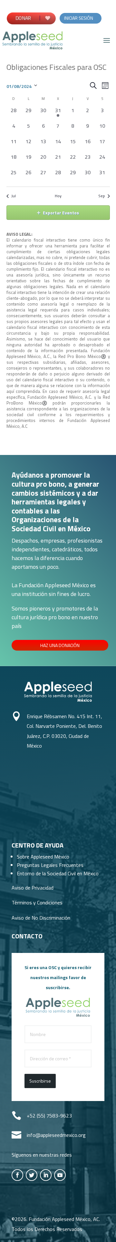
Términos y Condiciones (37, 902)
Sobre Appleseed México (43, 856)
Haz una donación (60, 645)
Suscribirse (40, 1080)
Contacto (27, 936)
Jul (13, 196)
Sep (101, 196)
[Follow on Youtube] (60, 1175)
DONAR (24, 18)
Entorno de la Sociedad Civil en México (58, 873)
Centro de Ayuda (37, 845)
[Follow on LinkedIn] (46, 1175)
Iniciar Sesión (78, 18)
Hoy (58, 196)
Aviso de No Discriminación (41, 918)
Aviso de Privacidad (32, 887)
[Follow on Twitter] (31, 1175)
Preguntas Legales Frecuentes (50, 865)
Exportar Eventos (61, 212)
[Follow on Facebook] (17, 1175)
